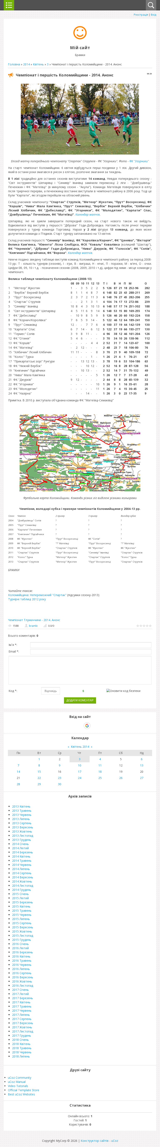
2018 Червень (21, 1052)
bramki (33, 626)
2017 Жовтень (22, 1027)
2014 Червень (21, 865)
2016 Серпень (21, 973)
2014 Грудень (21, 890)
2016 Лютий (20, 948)
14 (18, 772)
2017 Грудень (21, 1035)
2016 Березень (22, 952)
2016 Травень (21, 960)
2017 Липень (21, 1015)
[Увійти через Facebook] (80, 726)
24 (79, 778)
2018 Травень (21, 1048)
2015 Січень (20, 894)
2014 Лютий (20, 848)
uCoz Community (19, 1078)
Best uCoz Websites (21, 1094)
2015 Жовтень (22, 931)
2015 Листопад (22, 935)
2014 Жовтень (22, 881)
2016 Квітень (21, 956)
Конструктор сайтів (95, 1141)
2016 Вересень (22, 977)
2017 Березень (22, 998)
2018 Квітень (21, 1044)
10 (79, 765)
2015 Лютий (20, 898)
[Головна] (80, 38)
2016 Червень (21, 965)
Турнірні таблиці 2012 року (27, 599)
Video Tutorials (18, 1086)
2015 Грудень (21, 940)
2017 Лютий (20, 994)
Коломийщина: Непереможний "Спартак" (37, 595)
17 (79, 772)
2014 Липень (21, 869)
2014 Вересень (22, 877)
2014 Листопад (22, 885)
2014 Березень (22, 852)
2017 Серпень (21, 1019)
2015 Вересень (22, 927)
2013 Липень (21, 819)
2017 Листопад (22, 1031)
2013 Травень (21, 811)
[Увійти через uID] (73, 726)
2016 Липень (21, 969)
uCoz (114, 1141)
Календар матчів (87, 214)
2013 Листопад (22, 835)
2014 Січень (20, 844)
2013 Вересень (22, 827)
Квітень (38, 64)
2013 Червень (21, 815)
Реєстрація (141, 14)
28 (18, 784)
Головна (14, 64)
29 (39, 784)
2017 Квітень (21, 1002)
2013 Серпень (21, 823)
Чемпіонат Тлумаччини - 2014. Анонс (34, 620)
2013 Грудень (21, 840)
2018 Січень (20, 1040)
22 (39, 778)
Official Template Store (23, 1090)
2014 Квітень (21, 856)
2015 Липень (21, 919)
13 (141, 765)
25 (100, 778)
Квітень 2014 (80, 747)
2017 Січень (20, 990)
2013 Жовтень (22, 831)
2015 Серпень (21, 923)
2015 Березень (22, 902)
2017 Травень (21, 1006)
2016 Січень (20, 944)
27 (141, 778)
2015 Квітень (21, 906)
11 (100, 765)
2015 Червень (21, 915)
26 (120, 778)
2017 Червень (21, 1010)
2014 (26, 64)
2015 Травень (21, 910)
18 (100, 772)
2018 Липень (21, 1056)
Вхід (153, 14)
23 (59, 778)
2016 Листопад (22, 985)
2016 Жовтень (22, 981)
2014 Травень (21, 860)
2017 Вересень (22, 1023)
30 (59, 784)
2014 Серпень (21, 873)
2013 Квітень (21, 806)
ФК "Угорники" (139, 161)
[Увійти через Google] (87, 725)
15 (39, 772)
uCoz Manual (17, 1082)
